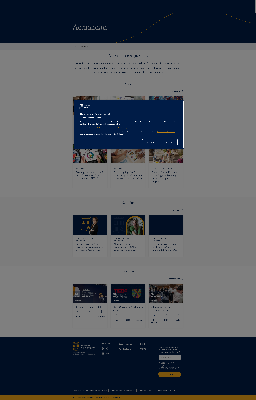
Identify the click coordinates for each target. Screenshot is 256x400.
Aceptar (169, 142)
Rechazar (150, 142)
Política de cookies (104, 128)
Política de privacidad (126, 128)
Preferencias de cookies (166, 132)
